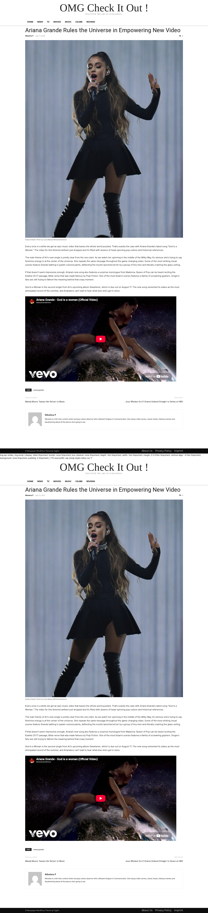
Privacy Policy (163, 450)
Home (30, 21)
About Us (147, 450)
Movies (57, 21)
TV (48, 21)
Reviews (90, 21)
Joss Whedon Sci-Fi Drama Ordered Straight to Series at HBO (154, 401)
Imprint (178, 450)
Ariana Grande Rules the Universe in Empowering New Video (103, 30)
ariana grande (38, 390)
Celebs (78, 21)
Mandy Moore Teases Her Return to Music (45, 401)
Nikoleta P (29, 36)
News (40, 21)
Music (68, 21)
